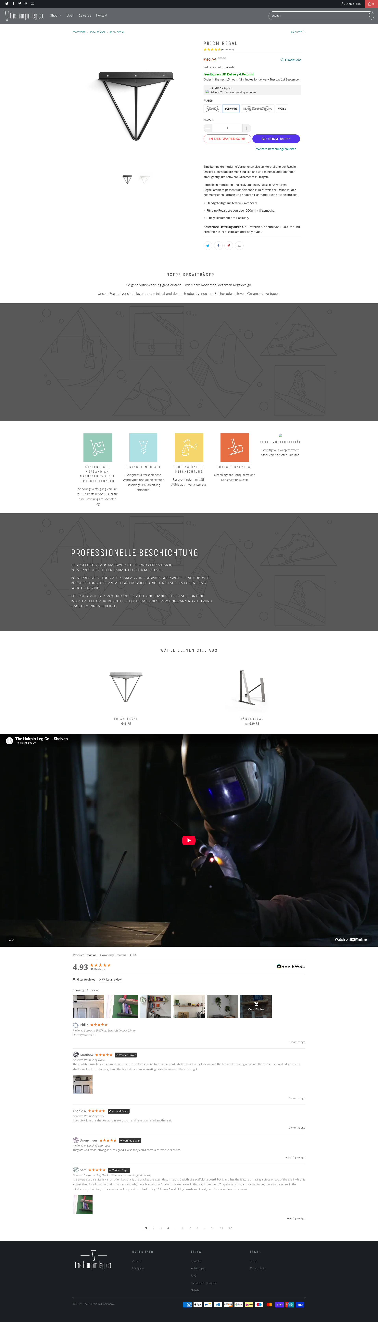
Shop (54, 15)
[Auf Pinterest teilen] (228, 245)
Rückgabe (138, 1268)
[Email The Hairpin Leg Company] (32, 4)
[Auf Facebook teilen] (218, 245)
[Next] (193, 102)
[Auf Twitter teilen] (208, 245)
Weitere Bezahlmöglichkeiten (276, 149)
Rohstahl (212, 108)
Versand (137, 1261)
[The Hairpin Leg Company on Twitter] (6, 4)
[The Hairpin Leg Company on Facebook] (13, 4)
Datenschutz (257, 1268)
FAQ (193, 1275)
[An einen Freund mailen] (239, 245)
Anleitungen (198, 1268)
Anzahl (209, 119)
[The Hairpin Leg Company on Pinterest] (19, 4)
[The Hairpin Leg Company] (24, 16)
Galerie (195, 1290)
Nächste (296, 32)
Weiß (282, 108)
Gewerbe (85, 15)
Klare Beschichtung (257, 108)
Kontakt (101, 15)
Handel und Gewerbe (204, 1283)
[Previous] (80, 102)
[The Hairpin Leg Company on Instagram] (26, 4)
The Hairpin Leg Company (98, 1303)
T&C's (253, 1261)
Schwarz (231, 108)
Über (70, 15)
